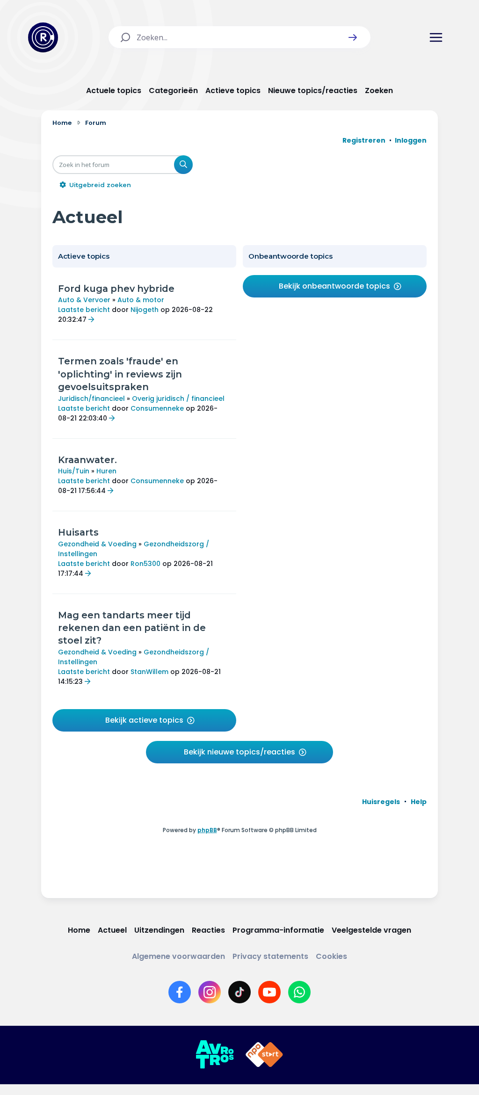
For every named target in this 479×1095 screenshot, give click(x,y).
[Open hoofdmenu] (436, 37)
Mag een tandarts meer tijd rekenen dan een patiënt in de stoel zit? (132, 627)
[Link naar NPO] (264, 1055)
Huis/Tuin (73, 471)
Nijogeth (145, 309)
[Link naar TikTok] (239, 992)
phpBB (207, 830)
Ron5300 (145, 563)
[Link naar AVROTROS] (215, 1054)
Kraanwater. (87, 459)
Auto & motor (140, 300)
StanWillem (149, 671)
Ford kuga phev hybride (116, 288)
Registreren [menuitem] (363, 140)
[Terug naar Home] (43, 37)
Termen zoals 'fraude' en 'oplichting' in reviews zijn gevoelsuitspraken (120, 373)
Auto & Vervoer (84, 300)
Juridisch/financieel (91, 398)
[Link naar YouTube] (269, 992)
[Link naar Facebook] (179, 992)
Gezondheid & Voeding (97, 544)
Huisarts (78, 532)
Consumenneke (157, 408)
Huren (106, 471)
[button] (352, 37)
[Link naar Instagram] (209, 992)
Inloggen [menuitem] (411, 140)
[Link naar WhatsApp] (299, 992)
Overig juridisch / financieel (178, 398)
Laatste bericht (84, 309)
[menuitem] (381, 801)
